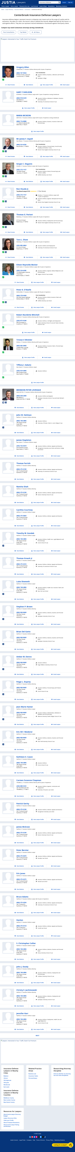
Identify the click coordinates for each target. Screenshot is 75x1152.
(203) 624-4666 (21, 371)
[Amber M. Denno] (8, 661)
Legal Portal (22, 1140)
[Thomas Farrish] (8, 468)
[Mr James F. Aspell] (8, 143)
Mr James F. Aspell (24, 139)
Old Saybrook (7, 1080)
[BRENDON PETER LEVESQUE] (8, 394)
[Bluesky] (41, 1137)
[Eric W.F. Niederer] (8, 736)
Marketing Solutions (61, 6)
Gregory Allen (22, 67)
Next (37, 1035)
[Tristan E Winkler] (8, 344)
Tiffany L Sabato (23, 365)
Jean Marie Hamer (24, 706)
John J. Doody (22, 966)
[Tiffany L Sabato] (8, 369)
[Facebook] (34, 1137)
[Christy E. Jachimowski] (8, 994)
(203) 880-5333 (21, 786)
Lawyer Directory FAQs (10, 1118)
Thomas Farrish (23, 463)
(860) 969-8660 (21, 612)
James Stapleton (23, 440)
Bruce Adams (22, 896)
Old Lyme (6, 1082)
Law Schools (34, 6)
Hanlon (19, 920)
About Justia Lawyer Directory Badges (12, 1115)
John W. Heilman (24, 415)
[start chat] (70, 1145)
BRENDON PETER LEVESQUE (28, 390)
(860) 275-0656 (21, 516)
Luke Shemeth (23, 581)
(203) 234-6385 (21, 270)
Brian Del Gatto (23, 631)
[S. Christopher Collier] (8, 948)
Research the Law (24, 6)
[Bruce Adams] (8, 901)
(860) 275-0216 (21, 564)
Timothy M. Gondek (25, 533)
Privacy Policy (49, 1140)
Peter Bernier (22, 850)
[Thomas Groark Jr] (8, 563)
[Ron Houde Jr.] (8, 193)
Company (29, 1140)
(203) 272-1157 (21, 170)
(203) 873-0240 (21, 321)
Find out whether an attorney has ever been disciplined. (62, 1074)
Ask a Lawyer (14, 6)
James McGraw (23, 827)
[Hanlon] (8, 924)
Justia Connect (14, 1140)
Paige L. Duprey (23, 681)
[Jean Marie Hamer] (8, 711)
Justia (2, 9)
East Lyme (6, 1087)
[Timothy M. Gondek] (8, 538)
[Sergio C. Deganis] (8, 168)
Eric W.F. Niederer (24, 732)
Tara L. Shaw (22, 239)
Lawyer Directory (9, 9)
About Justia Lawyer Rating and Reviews (11, 1125)
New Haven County (9, 1102)
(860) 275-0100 (21, 469)
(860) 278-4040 (21, 295)
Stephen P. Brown (24, 606)
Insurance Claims (33, 1076)
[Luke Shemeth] (8, 586)
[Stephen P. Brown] (8, 611)
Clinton (6, 1078)
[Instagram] (36, 1137)
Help (34, 1140)
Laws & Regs (43, 6)
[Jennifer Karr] (8, 1018)
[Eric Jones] (8, 878)
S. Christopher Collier (26, 943)
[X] (43, 1137)
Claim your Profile (9, 1120)
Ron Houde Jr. (22, 189)
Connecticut (27, 9)
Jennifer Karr (22, 1013)
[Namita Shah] (8, 491)
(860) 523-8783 (21, 145)
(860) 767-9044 (21, 73)
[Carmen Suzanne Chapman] (8, 785)
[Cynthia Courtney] (8, 514)
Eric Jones (20, 873)
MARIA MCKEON (23, 115)
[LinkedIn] (30, 1137)
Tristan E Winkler (24, 340)
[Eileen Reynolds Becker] (8, 269)
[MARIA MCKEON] (8, 120)
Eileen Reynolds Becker (27, 264)
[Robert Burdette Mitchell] (8, 319)
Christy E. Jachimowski (26, 990)
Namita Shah (22, 486)
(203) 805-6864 (21, 245)
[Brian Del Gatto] (8, 636)
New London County (9, 1100)
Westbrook (7, 1085)
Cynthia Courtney (24, 510)
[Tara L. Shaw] (8, 244)
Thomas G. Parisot (24, 214)
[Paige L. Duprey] (8, 686)
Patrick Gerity (22, 803)
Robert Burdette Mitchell (27, 315)
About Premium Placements (11, 1122)
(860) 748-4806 (21, 421)
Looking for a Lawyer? (60, 1145)
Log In (64, 2)
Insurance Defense (19, 9)
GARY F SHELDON (24, 92)
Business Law (32, 1074)
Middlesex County (9, 1098)
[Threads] (38, 1137)
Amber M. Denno (24, 656)
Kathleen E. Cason (24, 757)
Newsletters (51, 6)
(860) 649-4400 (21, 396)
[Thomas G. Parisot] (8, 219)
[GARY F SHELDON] (8, 97)
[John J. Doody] (8, 971)
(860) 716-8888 (21, 121)
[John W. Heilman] (8, 419)
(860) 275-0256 (21, 902)
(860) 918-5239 (21, 98)
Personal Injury (33, 1078)
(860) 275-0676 (21, 856)
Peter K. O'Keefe (23, 289)
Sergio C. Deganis (24, 164)
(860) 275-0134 (21, 926)
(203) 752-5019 (21, 446)
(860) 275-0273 (21, 879)
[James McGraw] (8, 831)
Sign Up (70, 2)
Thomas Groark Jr (24, 558)
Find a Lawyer (5, 6)
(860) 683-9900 (21, 346)
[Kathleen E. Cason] (8, 761)
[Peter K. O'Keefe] (8, 294)
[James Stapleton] (8, 444)
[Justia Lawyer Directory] (8, 2)
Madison (6, 1076)
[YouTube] (32, 1137)
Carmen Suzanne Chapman (28, 780)
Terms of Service (40, 1140)
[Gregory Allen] (8, 72)
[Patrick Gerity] (8, 808)
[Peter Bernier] (8, 855)
